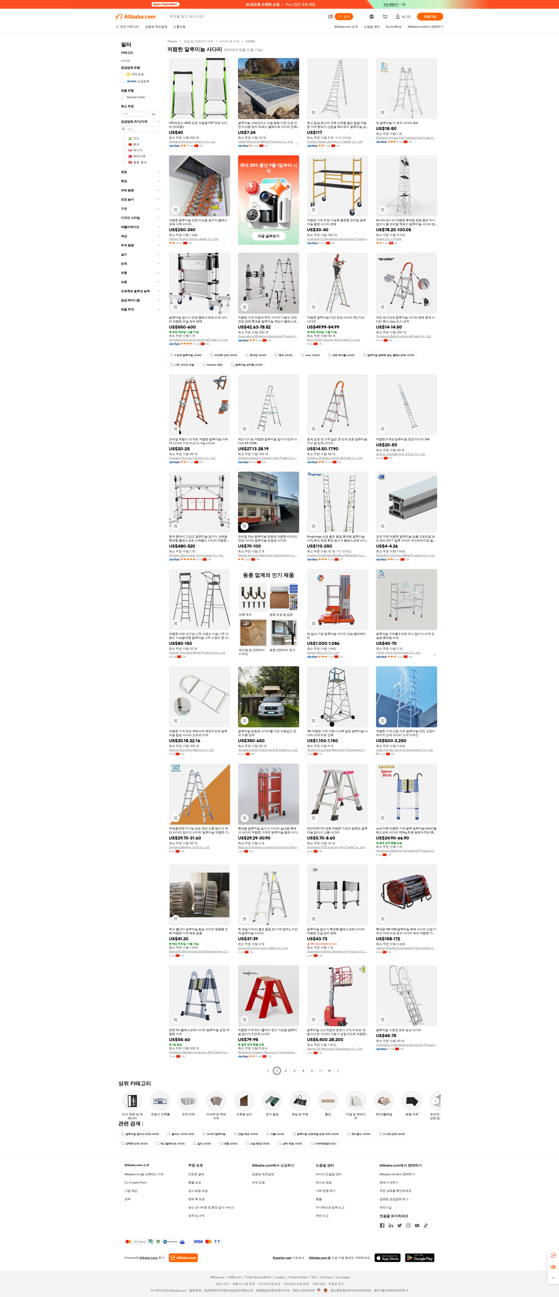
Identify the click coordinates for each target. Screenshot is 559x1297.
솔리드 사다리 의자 (183, 1134)
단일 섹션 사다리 (248, 1134)
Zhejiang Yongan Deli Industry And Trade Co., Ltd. (406, 137)
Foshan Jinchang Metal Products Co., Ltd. (197, 652)
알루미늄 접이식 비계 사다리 (142, 1134)
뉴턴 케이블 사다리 (343, 355)
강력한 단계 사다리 (137, 1143)
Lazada (279, 1277)
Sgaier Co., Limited (388, 239)
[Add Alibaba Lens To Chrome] (183, 1257)
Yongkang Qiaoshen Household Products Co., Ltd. (406, 850)
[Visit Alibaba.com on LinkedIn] (390, 1225)
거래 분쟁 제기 (325, 1190)
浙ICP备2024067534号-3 (391, 1290)
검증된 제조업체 (263, 1174)
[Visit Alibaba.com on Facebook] (382, 1225)
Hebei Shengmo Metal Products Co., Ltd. (265, 141)
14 (329, 1070)
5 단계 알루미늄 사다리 (188, 355)
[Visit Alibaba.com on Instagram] (408, 1225)
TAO (313, 1277)
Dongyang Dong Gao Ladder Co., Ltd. (263, 948)
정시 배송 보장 (198, 1190)
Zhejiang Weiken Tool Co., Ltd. (189, 847)
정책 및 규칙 (196, 1215)
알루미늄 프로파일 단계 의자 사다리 (318, 1134)
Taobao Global (297, 1277)
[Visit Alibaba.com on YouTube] (417, 1225)
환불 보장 (194, 1182)
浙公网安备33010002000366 (350, 1290)
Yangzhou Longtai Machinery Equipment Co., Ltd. (337, 750)
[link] (553, 1255)
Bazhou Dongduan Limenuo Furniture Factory (268, 847)
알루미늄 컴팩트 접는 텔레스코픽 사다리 (390, 355)
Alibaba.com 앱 (320, 1257)
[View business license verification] (319, 1290)
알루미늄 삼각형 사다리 (249, 364)
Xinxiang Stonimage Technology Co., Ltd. (196, 555)
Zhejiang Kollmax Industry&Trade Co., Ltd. (335, 458)
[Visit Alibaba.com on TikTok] (425, 1225)
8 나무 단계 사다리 (394, 1134)
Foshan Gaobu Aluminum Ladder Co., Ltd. (335, 141)
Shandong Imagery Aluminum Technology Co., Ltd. (268, 1052)
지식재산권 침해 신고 (330, 1207)
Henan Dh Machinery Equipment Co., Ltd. (335, 1048)
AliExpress (217, 1277)
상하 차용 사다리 (292, 1143)
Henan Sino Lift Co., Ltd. (323, 652)
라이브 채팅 (324, 1182)
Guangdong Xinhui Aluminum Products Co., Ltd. (337, 951)
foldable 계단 (215, 364)
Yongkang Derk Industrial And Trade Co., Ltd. (268, 750)
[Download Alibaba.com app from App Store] (387, 1257)
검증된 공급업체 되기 (394, 1199)
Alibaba (172, 41)
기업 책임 (130, 1190)
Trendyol (326, 1277)
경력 (127, 1199)
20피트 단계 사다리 (225, 355)
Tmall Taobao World (258, 1277)
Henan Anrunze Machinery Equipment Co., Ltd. (268, 555)
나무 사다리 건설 (184, 364)
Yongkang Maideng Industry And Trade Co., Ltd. (199, 1052)
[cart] (386, 17)
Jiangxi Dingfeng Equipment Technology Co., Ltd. (406, 948)
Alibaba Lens (148, 1257)
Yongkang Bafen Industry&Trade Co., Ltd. (403, 336)
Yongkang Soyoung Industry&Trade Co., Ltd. (198, 339)
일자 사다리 (204, 1143)
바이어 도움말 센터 (329, 1174)
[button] (330, 16)
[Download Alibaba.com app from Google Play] (420, 1257)
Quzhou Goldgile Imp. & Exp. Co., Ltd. (400, 454)
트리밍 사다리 (258, 355)
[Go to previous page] (268, 1071)
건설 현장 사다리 (260, 1143)
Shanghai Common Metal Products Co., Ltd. (405, 555)
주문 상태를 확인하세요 (395, 1190)
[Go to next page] (338, 1071)
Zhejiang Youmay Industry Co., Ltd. (192, 141)
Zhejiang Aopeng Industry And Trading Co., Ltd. (268, 458)
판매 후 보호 (196, 1199)
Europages (343, 1277)
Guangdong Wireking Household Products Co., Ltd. (268, 336)
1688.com (234, 1277)
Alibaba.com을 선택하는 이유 (144, 1174)
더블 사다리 (277, 1134)
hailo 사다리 (312, 355)
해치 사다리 (286, 355)
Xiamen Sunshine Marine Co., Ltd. (191, 750)
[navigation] (140, 556)
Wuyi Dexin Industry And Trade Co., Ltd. (333, 339)
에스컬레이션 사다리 (172, 1143)
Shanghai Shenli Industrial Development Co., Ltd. (199, 951)
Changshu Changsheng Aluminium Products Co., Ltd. (337, 239)
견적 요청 (258, 1182)
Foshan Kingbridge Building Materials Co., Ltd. (337, 555)
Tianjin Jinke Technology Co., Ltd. (398, 652)
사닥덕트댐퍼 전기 (325, 1143)
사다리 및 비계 (229, 41)
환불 (319, 1199)
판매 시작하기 (389, 1182)
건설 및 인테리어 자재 (198, 41)
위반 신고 (322, 1215)
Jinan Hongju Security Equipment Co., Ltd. (404, 750)
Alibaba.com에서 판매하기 (397, 1174)
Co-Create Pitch (135, 1182)
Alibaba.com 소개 (136, 1165)
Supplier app (282, 1257)
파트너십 (386, 1207)
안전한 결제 (196, 1174)
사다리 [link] (250, 41)
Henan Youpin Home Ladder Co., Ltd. (194, 239)
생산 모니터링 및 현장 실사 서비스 (211, 1207)
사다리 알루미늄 (216, 1134)
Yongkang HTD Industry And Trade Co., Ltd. (336, 847)
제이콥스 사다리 (361, 1134)
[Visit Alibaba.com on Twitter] (399, 1225)
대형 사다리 (231, 1143)
